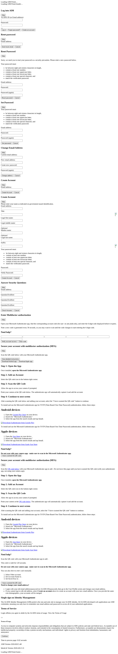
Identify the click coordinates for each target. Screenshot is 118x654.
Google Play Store (19, 415)
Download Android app (9, 361)
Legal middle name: (8, 223)
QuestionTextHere (7, 295)
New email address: (8, 160)
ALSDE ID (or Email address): (12, 17)
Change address (7, 175)
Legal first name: (7, 218)
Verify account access (9, 341)
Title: (3, 211)
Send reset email (7, 47)
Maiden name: (6, 230)
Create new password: (9, 165)
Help (3, 15)
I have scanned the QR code (11, 456)
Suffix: (3, 243)
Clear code (22, 341)
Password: (4, 22)
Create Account (7, 192)
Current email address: (9, 155)
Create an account (28, 30)
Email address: (6, 41)
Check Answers (7, 310)
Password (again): (7, 92)
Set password (6, 143)
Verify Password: (7, 273)
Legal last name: (7, 237)
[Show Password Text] (2, 28)
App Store (16, 436)
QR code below (13, 469)
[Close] (2, 617)
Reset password (7, 98)
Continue (5, 636)
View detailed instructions (10, 359)
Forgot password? (14, 30)
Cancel (17, 47)
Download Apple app (25, 361)
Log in (4, 30)
